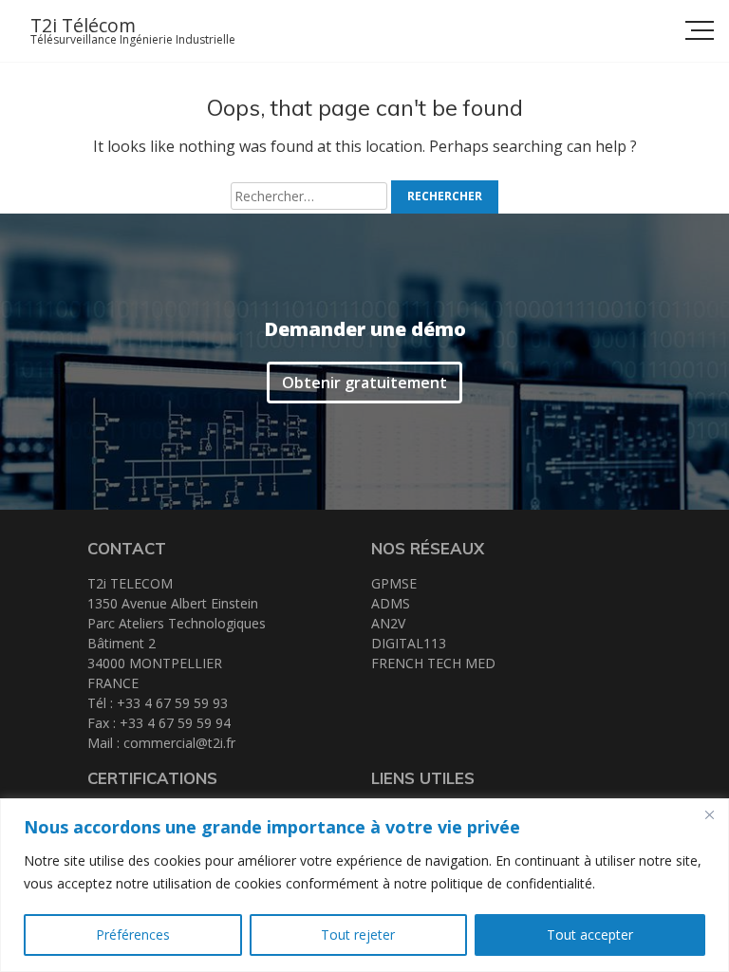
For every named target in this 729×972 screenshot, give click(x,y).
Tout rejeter (358, 934)
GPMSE (394, 583)
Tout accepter (590, 934)
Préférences (133, 934)
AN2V (388, 623)
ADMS (390, 603)
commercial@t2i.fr (179, 743)
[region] (364, 885)
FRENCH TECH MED (433, 663)
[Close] (709, 814)
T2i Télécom (83, 25)
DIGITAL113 (408, 643)
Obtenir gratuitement (364, 382)
